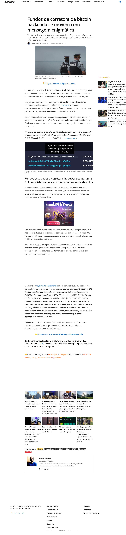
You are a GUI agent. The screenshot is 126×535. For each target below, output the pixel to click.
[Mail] (45, 468)
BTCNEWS (67, 449)
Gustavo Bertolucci (36, 43)
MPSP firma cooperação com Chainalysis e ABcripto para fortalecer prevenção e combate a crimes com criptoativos (67, 406)
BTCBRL (59, 449)
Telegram (64, 354)
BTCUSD (75, 449)
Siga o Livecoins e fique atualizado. (60, 83)
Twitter (28, 357)
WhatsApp (52, 354)
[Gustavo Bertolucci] (29, 43)
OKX (41, 343)
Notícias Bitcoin (49, 449)
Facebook (87, 354)
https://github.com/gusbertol (46, 461)
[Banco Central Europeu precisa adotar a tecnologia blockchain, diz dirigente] (85, 395)
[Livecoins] (9, 2)
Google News (55, 357)
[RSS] (19, 513)
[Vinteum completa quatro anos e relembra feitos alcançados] (67, 421)
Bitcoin (40, 449)
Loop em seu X (71, 138)
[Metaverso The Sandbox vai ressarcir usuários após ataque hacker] (102, 124)
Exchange (82, 449)
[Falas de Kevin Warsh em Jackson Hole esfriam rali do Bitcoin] (50, 421)
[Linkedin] (42, 468)
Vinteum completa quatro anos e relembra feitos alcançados (67, 429)
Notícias (28, 452)
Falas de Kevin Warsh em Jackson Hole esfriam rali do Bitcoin (50, 429)
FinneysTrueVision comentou (46, 286)
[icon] (120, 2)
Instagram (36, 357)
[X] (48, 468)
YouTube (44, 357)
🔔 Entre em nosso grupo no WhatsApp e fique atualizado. (59, 334)
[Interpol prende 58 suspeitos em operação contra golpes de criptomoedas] (33, 395)
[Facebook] (39, 468)
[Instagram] (15, 513)
